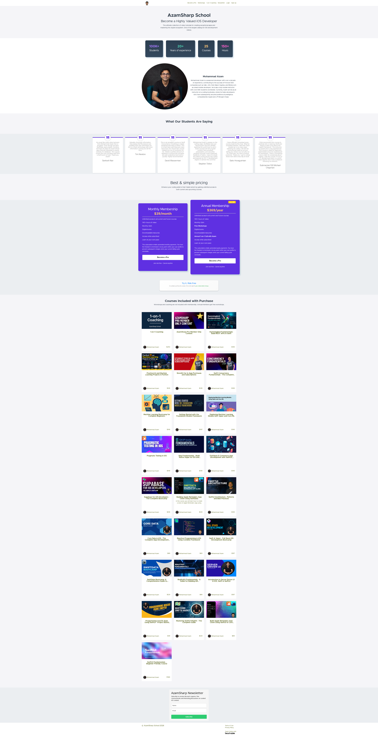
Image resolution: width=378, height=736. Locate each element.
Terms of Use (229, 725)
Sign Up (233, 3)
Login (228, 3)
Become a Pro (192, 3)
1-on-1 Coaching (211, 3)
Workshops (201, 3)
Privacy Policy (229, 727)
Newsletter (221, 3)
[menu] (211, 3)
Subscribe (189, 717)
